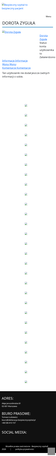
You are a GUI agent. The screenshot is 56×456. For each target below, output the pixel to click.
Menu (48, 16)
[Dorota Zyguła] (11, 31)
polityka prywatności (24, 449)
